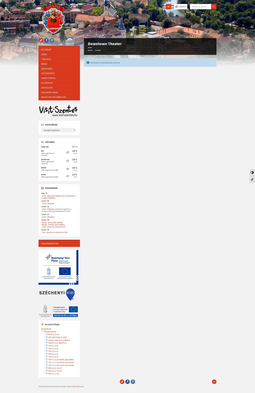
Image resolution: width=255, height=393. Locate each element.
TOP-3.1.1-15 (53, 354)
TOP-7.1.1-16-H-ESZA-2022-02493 (61, 362)
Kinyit (43, 329)
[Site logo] (53, 33)
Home (90, 50)
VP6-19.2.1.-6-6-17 (55, 371)
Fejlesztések (51, 331)
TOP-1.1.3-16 (53, 345)
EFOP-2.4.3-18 (53, 334)
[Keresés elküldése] (213, 6)
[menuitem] (59, 49)
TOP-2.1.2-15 (53, 351)
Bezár (49, 329)
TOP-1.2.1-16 (53, 348)
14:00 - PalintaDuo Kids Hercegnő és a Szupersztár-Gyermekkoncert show (56, 210)
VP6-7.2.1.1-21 (53, 373)
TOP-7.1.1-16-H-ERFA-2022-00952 (61, 359)
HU (168, 6)
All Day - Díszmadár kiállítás (52, 222)
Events (98, 50)
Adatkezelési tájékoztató (75, 386)
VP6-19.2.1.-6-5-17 (55, 368)
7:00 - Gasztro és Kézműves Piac (55, 232)
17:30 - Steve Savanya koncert (54, 227)
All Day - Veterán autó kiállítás (53, 224)
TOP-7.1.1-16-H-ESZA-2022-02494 (61, 365)
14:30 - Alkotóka (48, 203)
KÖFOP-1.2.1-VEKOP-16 (57, 343)
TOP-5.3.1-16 (53, 357)
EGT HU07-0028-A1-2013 (57, 337)
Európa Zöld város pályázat (59, 340)
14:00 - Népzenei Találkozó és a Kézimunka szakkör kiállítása (58, 197)
